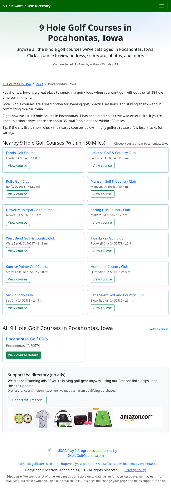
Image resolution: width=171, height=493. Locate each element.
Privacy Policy (135, 470)
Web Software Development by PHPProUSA (126, 464)
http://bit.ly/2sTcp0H (75, 464)
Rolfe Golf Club (18, 181)
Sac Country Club (19, 295)
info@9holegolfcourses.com (35, 464)
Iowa (39, 84)
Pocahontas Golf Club (27, 339)
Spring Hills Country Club (110, 210)
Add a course (159, 329)
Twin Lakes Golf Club (107, 238)
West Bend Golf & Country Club (30, 238)
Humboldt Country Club (109, 266)
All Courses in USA (17, 84)
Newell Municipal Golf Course (29, 210)
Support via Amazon (26, 400)
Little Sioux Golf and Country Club (117, 295)
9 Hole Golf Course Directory (26, 6)
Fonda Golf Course (20, 152)
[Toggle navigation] (162, 6)
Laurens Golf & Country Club (113, 152)
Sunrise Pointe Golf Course (27, 266)
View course (17, 165)
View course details (23, 355)
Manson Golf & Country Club (113, 181)
